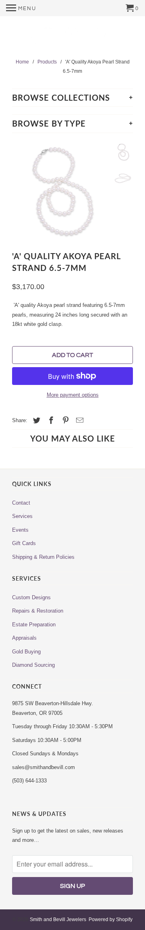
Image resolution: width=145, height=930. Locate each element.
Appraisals (24, 638)
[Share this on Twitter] (35, 420)
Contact (21, 503)
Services (22, 516)
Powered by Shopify (111, 919)
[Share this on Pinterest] (64, 420)
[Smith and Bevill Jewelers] (72, 37)
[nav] (21, 8)
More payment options (73, 395)
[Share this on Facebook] (50, 420)
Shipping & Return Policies (43, 557)
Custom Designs (31, 597)
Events (20, 530)
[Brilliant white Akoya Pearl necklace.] (60, 191)
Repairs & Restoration (37, 611)
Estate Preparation (34, 624)
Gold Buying (26, 652)
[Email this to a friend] (78, 420)
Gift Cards (24, 543)
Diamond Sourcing (33, 665)
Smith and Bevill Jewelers (58, 919)
